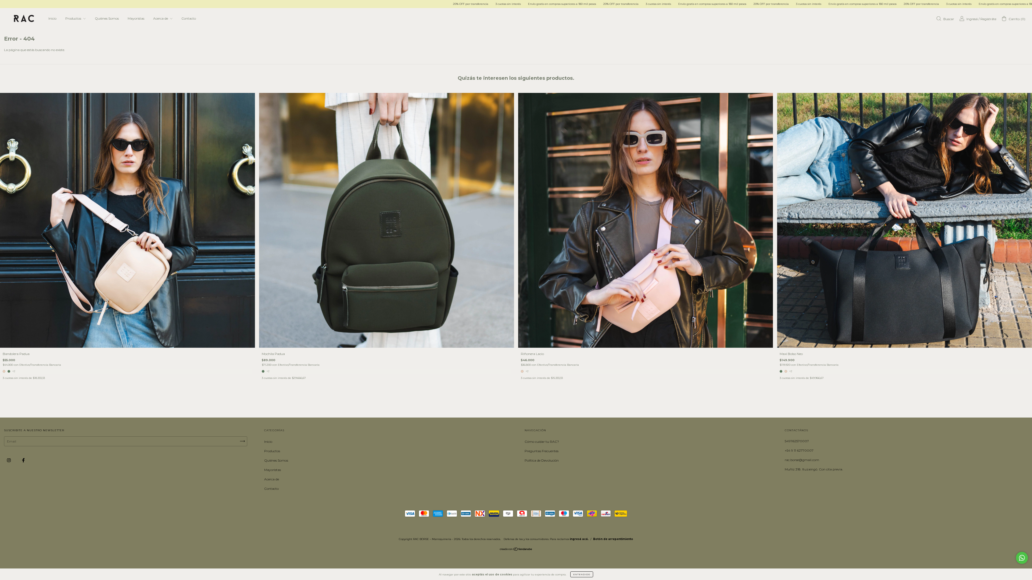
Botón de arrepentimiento (613, 539)
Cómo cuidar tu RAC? (542, 442)
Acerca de (161, 18)
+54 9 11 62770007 (799, 450)
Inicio (52, 18)
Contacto (188, 18)
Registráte (988, 19)
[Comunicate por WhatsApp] (1022, 558)
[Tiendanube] (516, 550)
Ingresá (972, 19)
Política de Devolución (542, 460)
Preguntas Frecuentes (541, 451)
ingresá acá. (579, 539)
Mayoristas (136, 18)
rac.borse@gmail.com (802, 460)
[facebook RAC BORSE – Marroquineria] (23, 460)
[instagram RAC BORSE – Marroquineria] (9, 460)
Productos (73, 18)
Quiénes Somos (107, 18)
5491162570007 (797, 441)
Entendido (581, 574)
